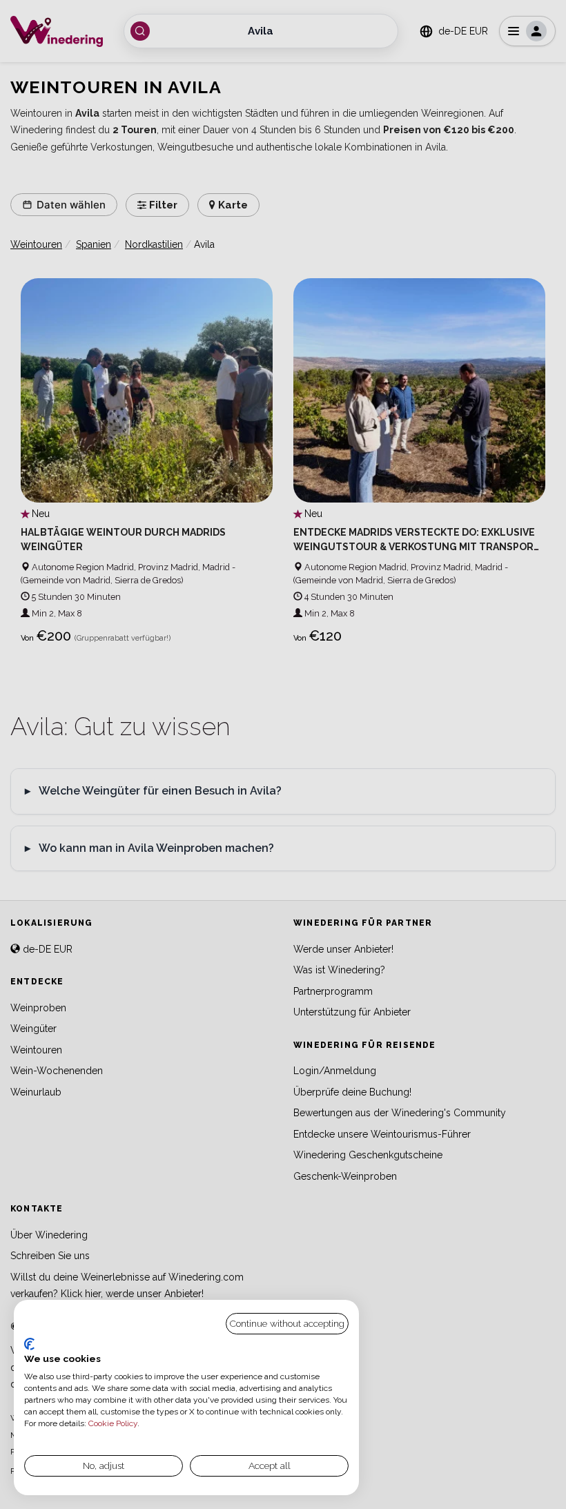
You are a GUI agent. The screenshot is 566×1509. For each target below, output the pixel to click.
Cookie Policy (112, 1423)
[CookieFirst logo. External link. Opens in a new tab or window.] (29, 1344)
